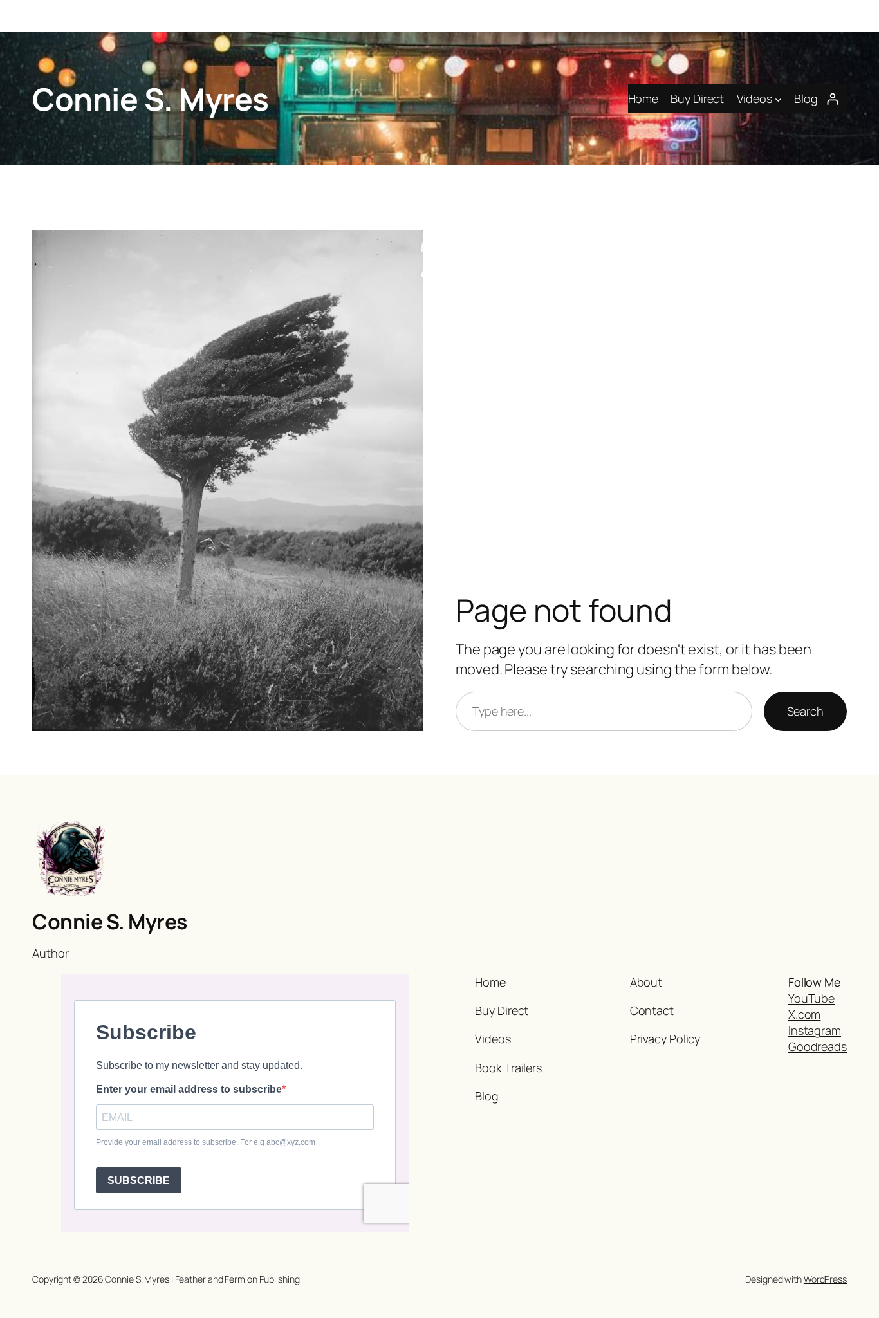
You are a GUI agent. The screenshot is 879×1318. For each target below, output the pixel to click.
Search (805, 711)
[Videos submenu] (778, 98)
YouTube (811, 998)
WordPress (825, 1279)
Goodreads (817, 1046)
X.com (804, 1014)
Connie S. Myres (150, 99)
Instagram (814, 1030)
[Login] (832, 98)
